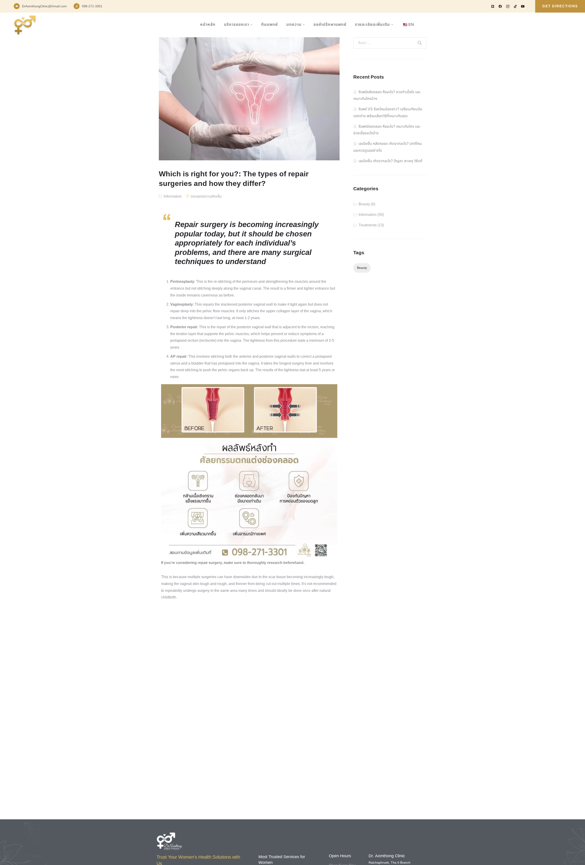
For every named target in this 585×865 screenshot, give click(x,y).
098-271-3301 (92, 6)
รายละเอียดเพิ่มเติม (372, 25)
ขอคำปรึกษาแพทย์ (330, 25)
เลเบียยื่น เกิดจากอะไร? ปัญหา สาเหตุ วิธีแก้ (390, 161)
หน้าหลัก (207, 25)
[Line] (492, 6)
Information (173, 196)
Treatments (368, 225)
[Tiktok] (515, 6)
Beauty (364, 204)
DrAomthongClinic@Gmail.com (44, 6)
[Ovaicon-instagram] (508, 6)
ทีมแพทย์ (269, 25)
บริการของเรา (236, 25)
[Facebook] (500, 6)
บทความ (293, 25)
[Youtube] (523, 6)
